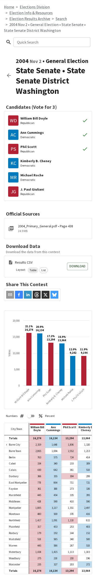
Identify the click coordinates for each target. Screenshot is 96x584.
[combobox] (51, 42)
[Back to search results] (9, 75)
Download (77, 266)
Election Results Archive (29, 18)
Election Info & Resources (31, 12)
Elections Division (35, 6)
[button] (33, 270)
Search (61, 18)
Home (9, 6)
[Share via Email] (10, 295)
